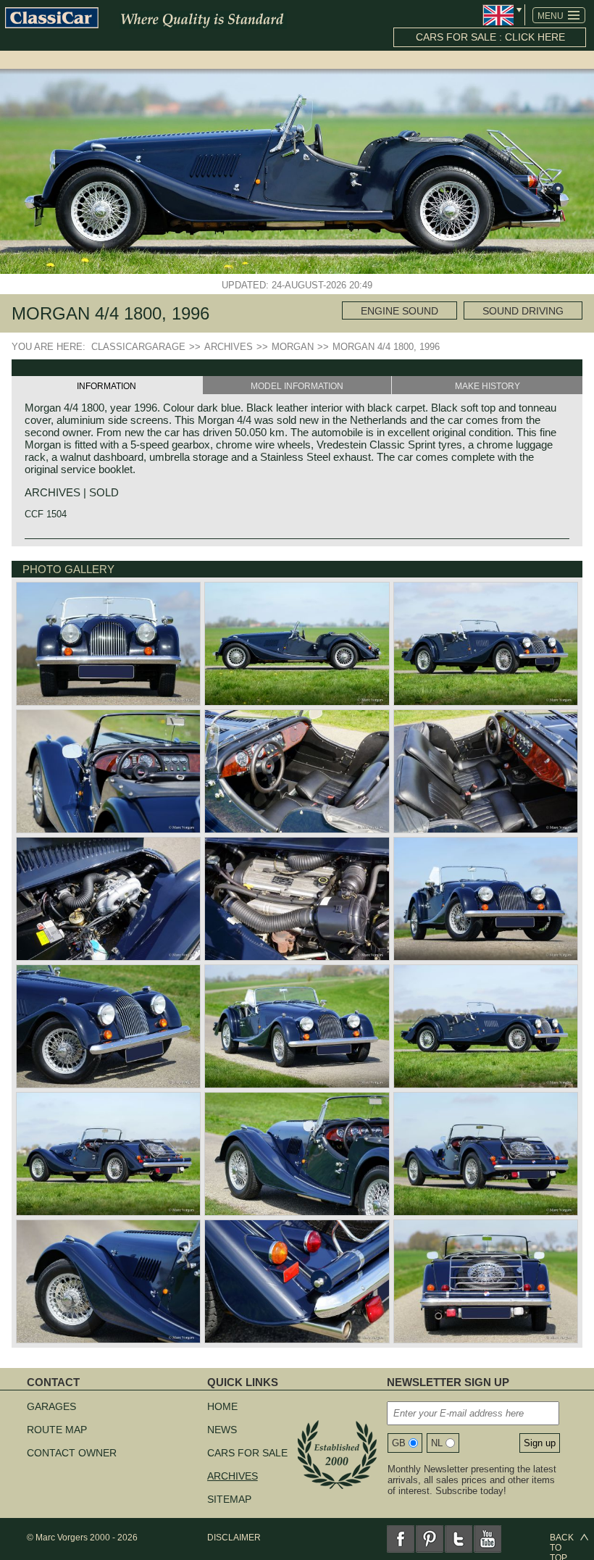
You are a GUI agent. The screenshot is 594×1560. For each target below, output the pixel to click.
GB (399, 1443)
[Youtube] (487, 1539)
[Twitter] (458, 1539)
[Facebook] (400, 1539)
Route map (57, 1429)
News (222, 1429)
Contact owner (72, 1453)
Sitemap (229, 1499)
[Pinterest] (429, 1539)
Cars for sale (247, 1453)
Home (222, 1406)
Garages (51, 1406)
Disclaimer (234, 1537)
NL (437, 1443)
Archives (232, 1476)
